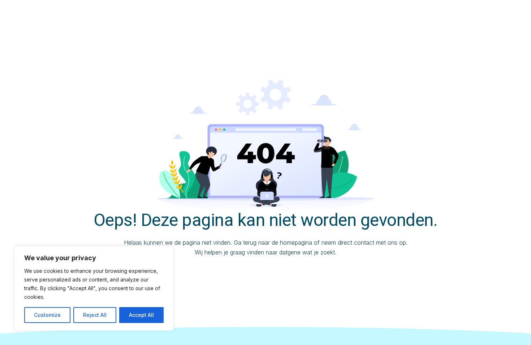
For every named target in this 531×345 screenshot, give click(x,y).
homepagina (296, 242)
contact (364, 242)
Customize (47, 315)
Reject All (95, 315)
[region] (93, 288)
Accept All (141, 315)
